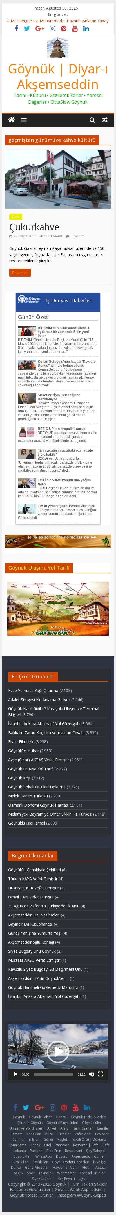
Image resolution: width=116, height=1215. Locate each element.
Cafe (15, 216)
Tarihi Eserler (82, 1128)
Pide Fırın (53, 1150)
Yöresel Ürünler (92, 1173)
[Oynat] (15, 1074)
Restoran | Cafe (86, 1145)
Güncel (61, 1117)
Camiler (103, 1128)
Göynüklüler (91, 1122)
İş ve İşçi (99, 1162)
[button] (58, 1052)
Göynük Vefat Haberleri (70, 1162)
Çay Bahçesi (95, 1150)
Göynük (19, 1117)
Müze (48, 1134)
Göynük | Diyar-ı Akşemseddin (58, 76)
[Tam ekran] (100, 1074)
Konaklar (33, 1134)
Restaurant (73, 1150)
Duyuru (62, 1156)
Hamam (16, 1134)
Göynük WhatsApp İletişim (78, 1189)
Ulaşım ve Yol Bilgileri (26, 1128)
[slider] (53, 1074)
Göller (48, 1139)
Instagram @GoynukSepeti (81, 1195)
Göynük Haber (40, 1117)
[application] (58, 1052)
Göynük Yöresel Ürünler (31, 1195)
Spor (31, 1173)
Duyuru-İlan (22, 1156)
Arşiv (64, 1128)
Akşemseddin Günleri (89, 1156)
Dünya (16, 1167)
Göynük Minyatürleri (62, 1122)
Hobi (86, 1167)
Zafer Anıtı (83, 1134)
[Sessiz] (91, 1074)
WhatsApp (43, 1156)
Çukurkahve (34, 227)
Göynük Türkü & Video (88, 1117)
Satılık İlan (40, 1162)
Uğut (82, 1178)
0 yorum (78, 236)
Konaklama (17, 1145)
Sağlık (18, 1173)
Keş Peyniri (66, 1178)
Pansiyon (62, 1145)
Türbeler (64, 1134)
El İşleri (34, 1139)
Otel (47, 1145)
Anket (51, 1128)
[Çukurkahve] (58, 153)
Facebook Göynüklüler (30, 1189)
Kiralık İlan (21, 1162)
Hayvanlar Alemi (66, 1167)
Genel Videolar (37, 1167)
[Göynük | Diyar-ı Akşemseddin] (11, 120)
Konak (35, 1145)
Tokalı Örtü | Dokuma (88, 1139)
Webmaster (66, 1173)
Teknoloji (46, 1173)
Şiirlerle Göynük (30, 1122)
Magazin (101, 1167)
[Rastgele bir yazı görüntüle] (105, 120)
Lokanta (19, 1150)
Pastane (36, 1150)
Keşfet (62, 1139)
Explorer (102, 1134)
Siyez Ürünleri (43, 1178)
